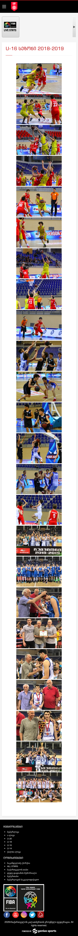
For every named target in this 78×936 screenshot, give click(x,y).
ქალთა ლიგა (14, 851)
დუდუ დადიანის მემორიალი (22, 872)
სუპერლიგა (13, 831)
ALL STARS (12, 866)
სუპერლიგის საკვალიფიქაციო (23, 879)
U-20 (9, 838)
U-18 (9, 841)
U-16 (9, 845)
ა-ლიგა (11, 835)
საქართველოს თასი (17, 869)
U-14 (9, 848)
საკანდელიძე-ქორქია (18, 862)
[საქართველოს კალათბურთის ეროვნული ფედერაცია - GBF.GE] (14, 6)
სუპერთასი (13, 876)
